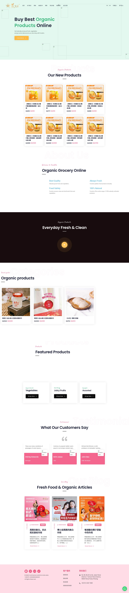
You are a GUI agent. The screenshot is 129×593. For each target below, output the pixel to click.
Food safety (54, 188)
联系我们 (59, 5)
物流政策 (65, 582)
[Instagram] (30, 571)
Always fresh (96, 181)
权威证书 (40, 5)
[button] (124, 588)
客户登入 (121, 5)
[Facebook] (26, 571)
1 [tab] (59, 468)
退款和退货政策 (67, 585)
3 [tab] (66, 468)
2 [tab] (63, 468)
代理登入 (115, 5)
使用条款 (65, 575)
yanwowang (7, 525)
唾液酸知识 (70, 525)
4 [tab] (69, 468)
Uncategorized (118, 527)
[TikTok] (38, 571)
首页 (23, 5)
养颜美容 (15, 525)
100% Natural (96, 188)
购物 (35, 5)
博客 (46, 5)
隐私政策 (65, 578)
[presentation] (3, 330)
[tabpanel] (36, 454)
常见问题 (52, 5)
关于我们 (29, 5)
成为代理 (65, 5)
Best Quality (54, 181)
